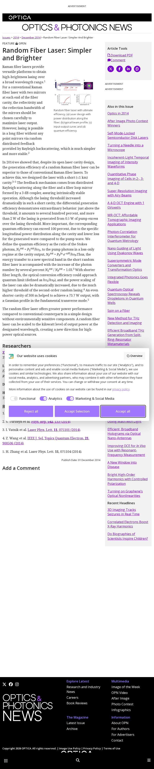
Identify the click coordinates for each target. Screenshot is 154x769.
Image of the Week (125, 687)
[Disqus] (51, 522)
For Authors (120, 729)
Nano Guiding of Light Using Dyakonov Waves (125, 250)
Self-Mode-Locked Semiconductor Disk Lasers (127, 135)
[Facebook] (119, 69)
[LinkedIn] (128, 69)
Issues (6, 37)
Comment (118, 60)
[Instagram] (17, 684)
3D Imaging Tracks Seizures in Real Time (123, 511)
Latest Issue (76, 723)
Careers (72, 697)
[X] (110, 69)
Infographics (121, 710)
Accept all (123, 411)
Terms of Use (111, 748)
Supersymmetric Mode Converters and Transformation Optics (124, 265)
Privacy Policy (92, 748)
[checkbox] (22, 398)
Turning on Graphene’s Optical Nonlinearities (125, 493)
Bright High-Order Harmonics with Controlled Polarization (127, 479)
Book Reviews (77, 703)
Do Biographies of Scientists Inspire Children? (127, 536)
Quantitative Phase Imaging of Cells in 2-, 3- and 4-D (125, 178)
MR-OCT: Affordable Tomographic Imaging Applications (124, 219)
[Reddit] (137, 69)
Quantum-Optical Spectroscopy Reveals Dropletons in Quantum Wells (125, 296)
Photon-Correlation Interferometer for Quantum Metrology (122, 236)
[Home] (27, 709)
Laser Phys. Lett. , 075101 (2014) (54, 430)
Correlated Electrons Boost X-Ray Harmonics (127, 524)
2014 (16, 37)
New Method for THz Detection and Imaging (124, 320)
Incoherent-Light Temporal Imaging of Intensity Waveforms (128, 162)
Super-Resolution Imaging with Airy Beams (127, 193)
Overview (136, 356)
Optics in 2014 (118, 113)
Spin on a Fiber (118, 310)
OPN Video (119, 692)
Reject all (31, 411)
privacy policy (121, 389)
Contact (117, 740)
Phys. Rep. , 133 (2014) (50, 421)
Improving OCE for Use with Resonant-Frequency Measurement (126, 450)
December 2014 (31, 37)
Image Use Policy (70, 748)
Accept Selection (77, 411)
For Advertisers (122, 734)
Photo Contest (122, 704)
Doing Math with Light (124, 421)
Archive (72, 729)
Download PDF (122, 55)
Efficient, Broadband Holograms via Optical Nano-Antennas (124, 433)
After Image (120, 698)
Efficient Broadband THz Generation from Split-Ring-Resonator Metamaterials (125, 337)
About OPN (120, 723)
